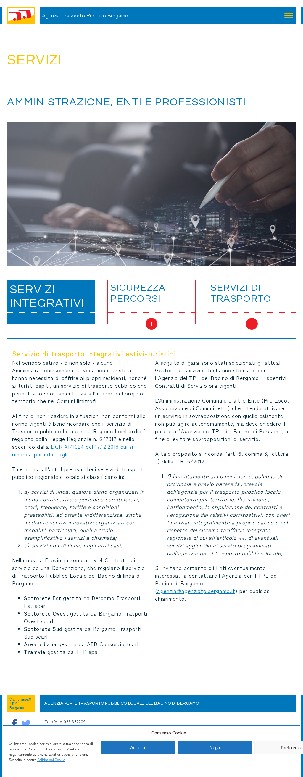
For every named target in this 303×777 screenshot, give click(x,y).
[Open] (289, 15)
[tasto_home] (21, 15)
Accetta (137, 747)
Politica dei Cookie (51, 759)
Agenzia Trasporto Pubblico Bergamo (85, 15)
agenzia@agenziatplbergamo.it (196, 591)
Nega (214, 747)
